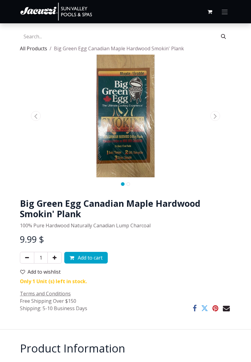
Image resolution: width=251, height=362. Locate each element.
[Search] (223, 36)
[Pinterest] (215, 308)
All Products (33, 48)
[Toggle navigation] (224, 11)
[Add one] (54, 258)
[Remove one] (27, 258)
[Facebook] (195, 308)
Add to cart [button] (90, 257)
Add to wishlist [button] (44, 271)
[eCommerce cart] (210, 12)
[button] (36, 116)
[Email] (226, 308)
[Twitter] (204, 308)
